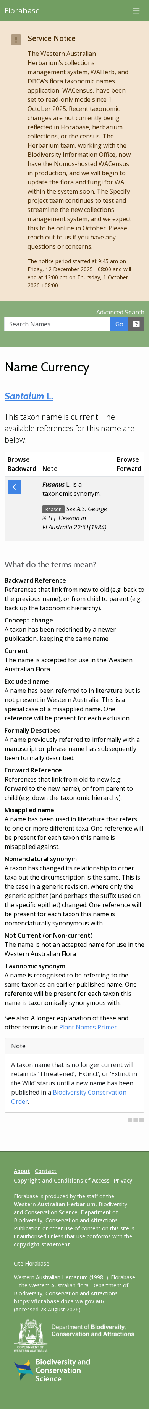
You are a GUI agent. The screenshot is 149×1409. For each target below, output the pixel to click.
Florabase (22, 10)
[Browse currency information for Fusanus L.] (14, 487)
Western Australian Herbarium (55, 1204)
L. (29, 396)
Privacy (123, 1180)
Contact (46, 1170)
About (22, 1170)
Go (119, 324)
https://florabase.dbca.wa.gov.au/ (59, 1301)
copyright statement (42, 1244)
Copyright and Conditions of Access (61, 1180)
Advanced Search (120, 312)
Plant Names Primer (88, 1027)
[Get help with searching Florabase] (136, 324)
